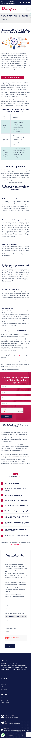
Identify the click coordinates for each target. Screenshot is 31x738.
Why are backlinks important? (14, 495)
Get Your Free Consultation (12, 77)
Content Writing (5, 705)
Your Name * (8, 606)
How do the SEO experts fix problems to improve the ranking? (17, 516)
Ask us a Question (16, 544)
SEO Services (4, 697)
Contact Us (4, 689)
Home (2, 682)
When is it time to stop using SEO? (16, 536)
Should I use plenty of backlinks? (16, 500)
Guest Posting (5, 702)
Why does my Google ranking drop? (16, 511)
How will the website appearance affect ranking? (16, 529)
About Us (3, 684)
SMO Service (4, 700)
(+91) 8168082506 (9, 1)
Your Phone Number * (10, 628)
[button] (15, 483)
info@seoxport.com (10, 3)
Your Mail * (7, 621)
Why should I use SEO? (12, 483)
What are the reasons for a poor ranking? (15, 489)
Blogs (2, 686)
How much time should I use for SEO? (17, 505)
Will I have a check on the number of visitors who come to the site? (17, 523)
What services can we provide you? (14, 613)
